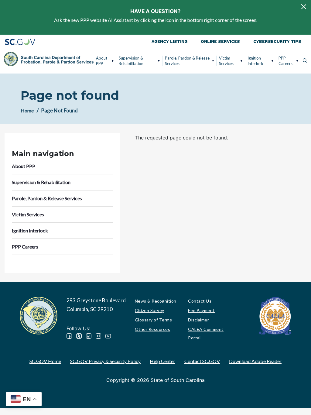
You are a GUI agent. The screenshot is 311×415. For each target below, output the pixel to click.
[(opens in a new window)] (275, 315)
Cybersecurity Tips (277, 41)
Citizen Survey (149, 310)
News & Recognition (155, 301)
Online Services (220, 41)
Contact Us (199, 301)
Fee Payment (201, 310)
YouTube (108, 336)
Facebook (69, 336)
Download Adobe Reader (255, 361)
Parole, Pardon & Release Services (187, 61)
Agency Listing (169, 41)
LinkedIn (88, 336)
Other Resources (152, 329)
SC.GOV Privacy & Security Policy (105, 361)
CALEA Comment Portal (206, 333)
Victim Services (226, 61)
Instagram (98, 336)
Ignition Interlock (255, 61)
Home (27, 110)
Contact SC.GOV (202, 361)
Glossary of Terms (153, 319)
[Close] (303, 6)
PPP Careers (285, 61)
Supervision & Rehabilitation (131, 61)
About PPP (101, 61)
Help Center (162, 361)
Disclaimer (198, 319)
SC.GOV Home (45, 361)
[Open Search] (305, 61)
